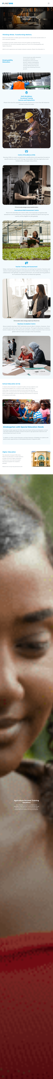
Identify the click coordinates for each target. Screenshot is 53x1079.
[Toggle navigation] (49, 3)
